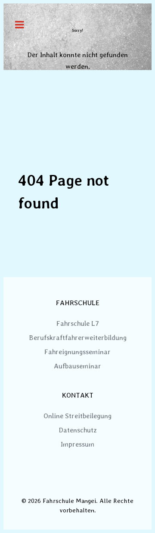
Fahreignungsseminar (77, 352)
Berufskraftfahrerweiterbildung (78, 338)
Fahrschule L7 (77, 323)
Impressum (77, 444)
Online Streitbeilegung (77, 416)
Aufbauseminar (77, 366)
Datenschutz (78, 430)
